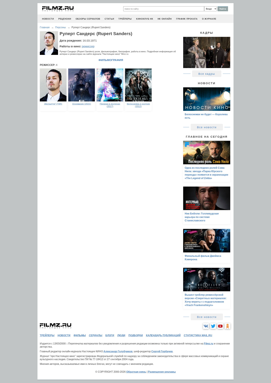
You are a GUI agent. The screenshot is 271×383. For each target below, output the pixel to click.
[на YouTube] (220, 326)
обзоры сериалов (88, 19)
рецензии (64, 19)
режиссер (88, 46)
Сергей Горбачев (162, 351)
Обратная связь (136, 371)
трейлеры (125, 19)
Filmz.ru (208, 343)
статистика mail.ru (198, 335)
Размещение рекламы (162, 371)
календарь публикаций (163, 335)
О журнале (209, 19)
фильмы (80, 335)
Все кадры (206, 73)
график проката (187, 19)
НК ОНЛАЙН (165, 19)
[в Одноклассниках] (227, 326)
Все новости (207, 127)
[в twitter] (213, 326)
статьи (109, 19)
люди (121, 335)
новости (48, 19)
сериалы (95, 335)
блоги (109, 335)
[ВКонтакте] (206, 326)
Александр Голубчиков (118, 351)
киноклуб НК (144, 19)
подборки (135, 335)
